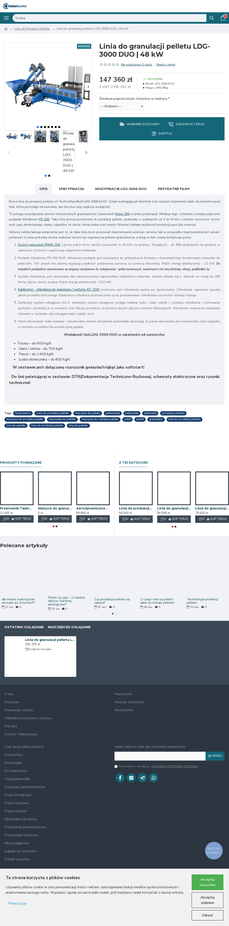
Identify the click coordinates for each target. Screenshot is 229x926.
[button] (9, 86)
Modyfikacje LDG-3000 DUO (121, 189)
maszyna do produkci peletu (24, 419)
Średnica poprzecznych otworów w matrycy (133, 98)
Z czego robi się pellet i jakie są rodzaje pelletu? (157, 601)
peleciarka (132, 413)
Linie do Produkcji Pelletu (32, 29)
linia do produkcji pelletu (47, 425)
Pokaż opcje (17, 903)
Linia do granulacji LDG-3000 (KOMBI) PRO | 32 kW (174, 508)
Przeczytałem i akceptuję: (158, 766)
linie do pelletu (16, 425)
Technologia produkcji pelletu (202, 601)
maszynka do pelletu (62, 419)
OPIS (43, 189)
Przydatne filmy (174, 189)
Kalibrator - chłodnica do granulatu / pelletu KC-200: (59, 289)
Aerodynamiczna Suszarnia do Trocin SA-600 (93, 508)
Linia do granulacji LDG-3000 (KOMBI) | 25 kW (212, 508)
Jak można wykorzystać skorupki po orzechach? (18, 601)
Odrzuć (207, 915)
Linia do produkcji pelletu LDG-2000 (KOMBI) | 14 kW (136, 508)
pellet (140, 419)
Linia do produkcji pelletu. (53, 413)
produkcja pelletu (173, 413)
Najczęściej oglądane (69, 627)
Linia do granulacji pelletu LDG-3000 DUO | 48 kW (50, 640)
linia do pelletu (78, 425)
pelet (127, 419)
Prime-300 (122, 214)
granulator (156, 419)
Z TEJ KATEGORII (133, 463)
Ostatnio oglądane (24, 627)
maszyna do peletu (87, 413)
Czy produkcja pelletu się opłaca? (112, 601)
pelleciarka (113, 413)
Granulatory (23, 413)
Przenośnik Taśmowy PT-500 (17, 508)
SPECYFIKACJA (71, 189)
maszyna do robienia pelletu (100, 419)
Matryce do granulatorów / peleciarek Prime (55, 508)
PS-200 (44, 219)
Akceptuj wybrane (207, 900)
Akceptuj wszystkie (207, 882)
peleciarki (150, 413)
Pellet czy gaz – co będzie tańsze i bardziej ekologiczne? (66, 601)
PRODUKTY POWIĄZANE (21, 463)
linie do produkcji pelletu (184, 419)
